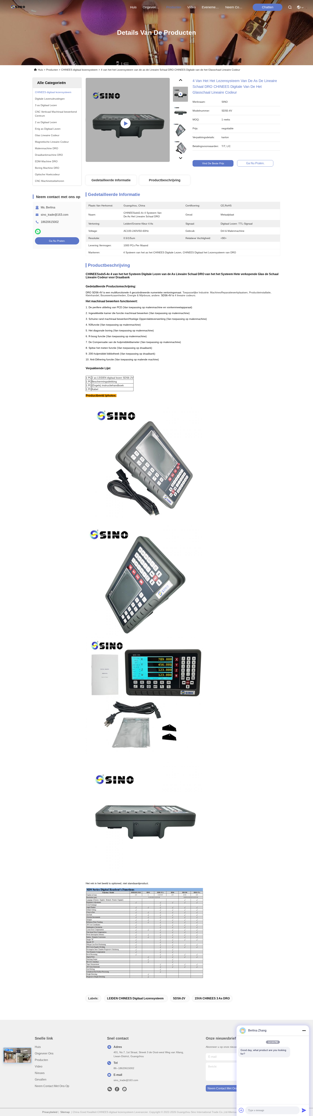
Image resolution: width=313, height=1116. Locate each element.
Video (38, 1066)
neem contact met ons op (234, 7)
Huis (133, 7)
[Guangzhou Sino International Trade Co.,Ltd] (19, 7)
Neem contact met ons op (52, 1086)
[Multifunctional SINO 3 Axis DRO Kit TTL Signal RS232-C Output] (128, 119)
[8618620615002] (124, 1090)
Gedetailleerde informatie (111, 180)
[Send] (304, 1110)
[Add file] (241, 1110)
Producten (52, 69)
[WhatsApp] (38, 231)
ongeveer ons (151, 7)
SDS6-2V (179, 998)
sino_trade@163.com (54, 214)
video (191, 7)
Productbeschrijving (164, 180)
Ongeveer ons (44, 1053)
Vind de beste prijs (213, 163)
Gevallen (40, 1079)
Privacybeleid (49, 1112)
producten (173, 7)
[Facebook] (117, 1090)
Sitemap (65, 1112)
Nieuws (40, 1073)
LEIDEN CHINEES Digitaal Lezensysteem (135, 998)
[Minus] (304, 1030)
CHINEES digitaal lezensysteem (79, 69)
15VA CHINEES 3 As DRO (212, 998)
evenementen (210, 7)
